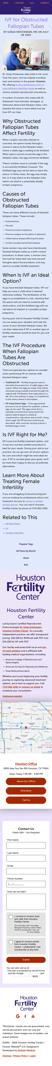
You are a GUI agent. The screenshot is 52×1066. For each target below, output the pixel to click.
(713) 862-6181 (10, 687)
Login (33, 1056)
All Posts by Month (26, 551)
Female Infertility (15, 533)
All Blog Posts (13, 523)
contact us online (31, 687)
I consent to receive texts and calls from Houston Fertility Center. (27, 924)
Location (19, 3)
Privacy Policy (20, 932)
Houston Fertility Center (15, 631)
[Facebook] (25, 1016)
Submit (26, 959)
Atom (26, 558)
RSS (26, 565)
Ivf (7, 528)
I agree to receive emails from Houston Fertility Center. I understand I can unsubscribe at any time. (27, 945)
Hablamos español (12, 696)
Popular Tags (26, 544)
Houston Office (26, 763)
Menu (5, 3)
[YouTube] (33, 1016)
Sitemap (7, 1056)
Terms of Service (23, 976)
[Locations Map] (26, 727)
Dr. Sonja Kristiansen (31, 627)
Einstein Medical (26, 1050)
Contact (45, 3)
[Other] (18, 1016)
